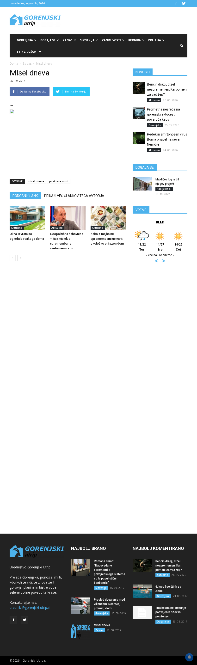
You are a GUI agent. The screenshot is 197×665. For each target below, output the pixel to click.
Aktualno (16, 227)
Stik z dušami (27, 51)
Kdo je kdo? (164, 189)
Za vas (68, 40)
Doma (14, 64)
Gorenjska (25, 40)
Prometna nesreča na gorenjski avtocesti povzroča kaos (163, 114)
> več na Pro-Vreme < (160, 255)
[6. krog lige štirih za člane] (142, 591)
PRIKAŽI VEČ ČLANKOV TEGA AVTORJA (74, 196)
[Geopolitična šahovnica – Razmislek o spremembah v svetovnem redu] (67, 218)
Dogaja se (47, 40)
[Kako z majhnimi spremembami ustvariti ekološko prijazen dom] (108, 218)
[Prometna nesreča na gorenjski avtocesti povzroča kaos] (139, 113)
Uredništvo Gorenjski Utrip (30, 567)
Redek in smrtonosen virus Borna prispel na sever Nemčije (167, 139)
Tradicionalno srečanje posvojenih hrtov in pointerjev (170, 612)
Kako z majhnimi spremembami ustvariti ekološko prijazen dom (107, 238)
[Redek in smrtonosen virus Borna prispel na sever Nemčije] (139, 138)
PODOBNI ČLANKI (25, 196)
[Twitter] (183, 3)
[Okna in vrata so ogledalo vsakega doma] (27, 218)
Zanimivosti (111, 40)
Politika (154, 40)
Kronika (134, 40)
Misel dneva (102, 625)
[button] (181, 46)
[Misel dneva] (80, 631)
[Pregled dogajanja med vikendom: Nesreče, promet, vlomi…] (80, 605)
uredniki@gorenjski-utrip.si (30, 607)
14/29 (178, 247)
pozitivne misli (58, 181)
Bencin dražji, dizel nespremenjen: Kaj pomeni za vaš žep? (167, 89)
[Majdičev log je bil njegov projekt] (142, 184)
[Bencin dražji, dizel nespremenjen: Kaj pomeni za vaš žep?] (139, 88)
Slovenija (87, 40)
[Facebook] (175, 3)
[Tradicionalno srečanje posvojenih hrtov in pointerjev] (142, 612)
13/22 (142, 247)
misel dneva (36, 181)
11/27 (160, 247)
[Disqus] (68, 337)
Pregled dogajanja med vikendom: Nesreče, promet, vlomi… (109, 604)
